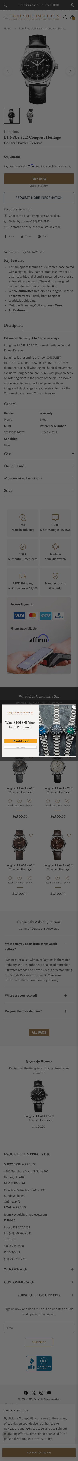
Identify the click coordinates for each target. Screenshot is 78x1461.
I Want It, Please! (20, 740)
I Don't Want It (20, 747)
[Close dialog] (73, 707)
